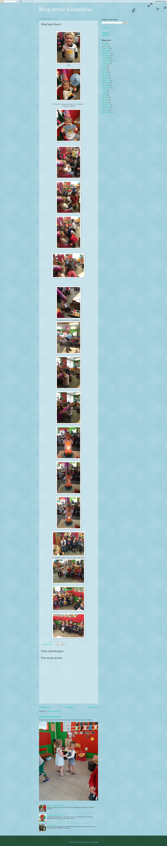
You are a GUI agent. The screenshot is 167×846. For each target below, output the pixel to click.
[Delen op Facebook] (62, 644)
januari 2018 (105, 102)
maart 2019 (105, 73)
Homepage (69, 707)
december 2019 (106, 53)
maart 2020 (105, 46)
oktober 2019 (105, 58)
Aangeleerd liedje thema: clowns (56, 815)
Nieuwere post (44, 707)
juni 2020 (104, 43)
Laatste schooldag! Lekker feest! (50, 717)
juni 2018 (104, 90)
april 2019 (104, 70)
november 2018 (106, 83)
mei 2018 (104, 92)
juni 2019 (104, 65)
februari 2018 (105, 100)
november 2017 (106, 107)
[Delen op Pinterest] (64, 644)
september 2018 (106, 88)
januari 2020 (105, 51)
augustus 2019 (106, 63)
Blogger (95, 842)
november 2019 (106, 56)
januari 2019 (105, 78)
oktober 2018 (105, 85)
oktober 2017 (105, 110)
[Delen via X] (60, 644)
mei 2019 (104, 68)
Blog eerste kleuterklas (65, 9)
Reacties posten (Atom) (54, 711)
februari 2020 (105, 48)
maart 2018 (105, 97)
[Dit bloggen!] (59, 644)
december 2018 (106, 80)
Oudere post (93, 707)
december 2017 (106, 105)
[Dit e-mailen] (57, 644)
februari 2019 (105, 75)
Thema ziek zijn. (51, 825)
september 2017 (106, 112)
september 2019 (106, 60)
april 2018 (104, 95)
